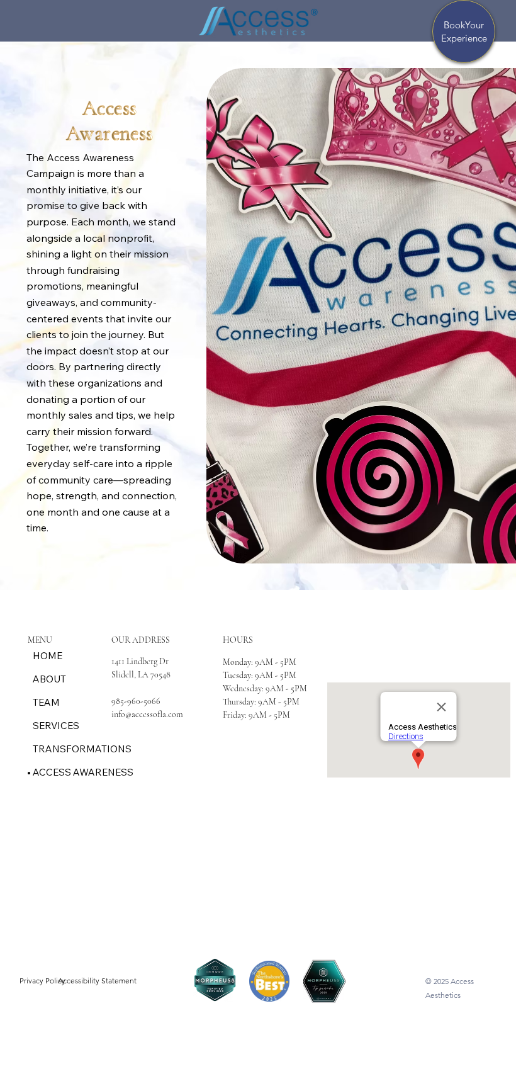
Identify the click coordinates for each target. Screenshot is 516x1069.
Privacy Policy (42, 980)
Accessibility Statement (97, 980)
